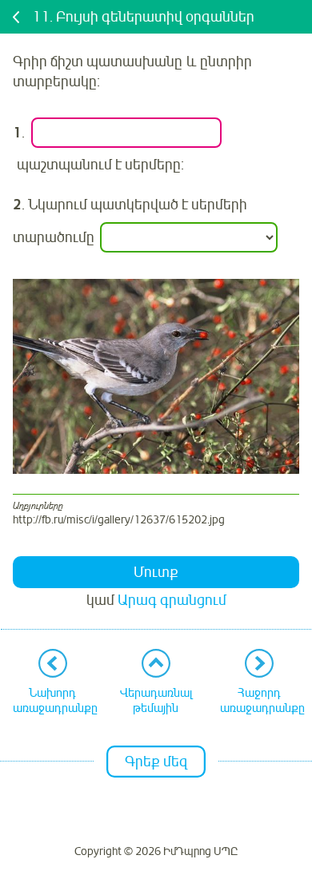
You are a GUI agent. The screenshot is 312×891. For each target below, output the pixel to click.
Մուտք (156, 572)
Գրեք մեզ (156, 761)
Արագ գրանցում (172, 600)
